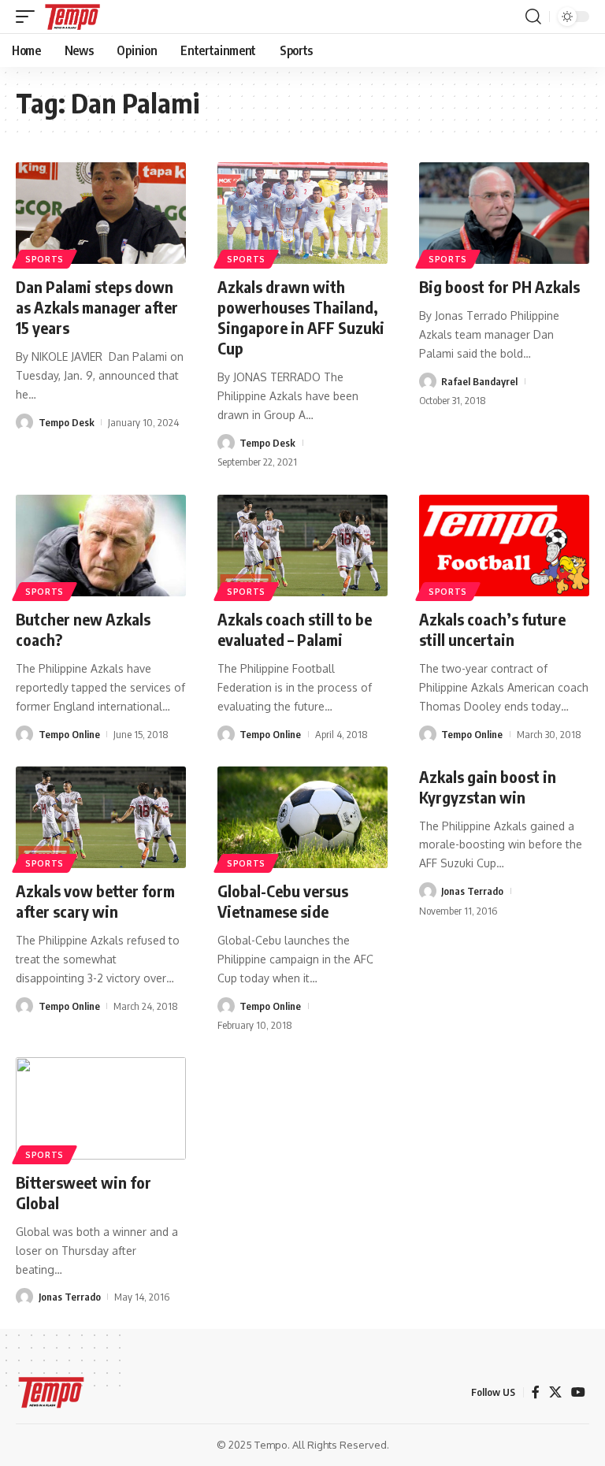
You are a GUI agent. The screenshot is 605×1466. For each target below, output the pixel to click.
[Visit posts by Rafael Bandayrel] (427, 381)
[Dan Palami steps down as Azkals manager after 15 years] (101, 213)
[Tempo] (72, 16)
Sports (44, 259)
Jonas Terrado (472, 891)
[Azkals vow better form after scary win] (101, 817)
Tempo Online (69, 734)
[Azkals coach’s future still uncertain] (504, 546)
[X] (555, 1392)
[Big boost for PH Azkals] (504, 213)
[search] (533, 16)
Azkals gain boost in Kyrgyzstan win (487, 786)
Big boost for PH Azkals (499, 286)
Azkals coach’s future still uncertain (492, 629)
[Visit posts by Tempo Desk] (24, 422)
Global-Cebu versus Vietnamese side (282, 901)
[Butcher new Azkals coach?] (101, 546)
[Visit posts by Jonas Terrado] (427, 891)
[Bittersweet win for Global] (101, 1108)
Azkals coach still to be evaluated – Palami (294, 629)
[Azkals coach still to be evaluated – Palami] (302, 546)
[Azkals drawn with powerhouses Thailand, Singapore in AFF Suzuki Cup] (302, 213)
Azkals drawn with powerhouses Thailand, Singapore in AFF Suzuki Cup (300, 317)
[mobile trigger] (29, 16)
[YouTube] (578, 1392)
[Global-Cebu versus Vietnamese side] (302, 817)
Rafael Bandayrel (479, 381)
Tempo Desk (67, 422)
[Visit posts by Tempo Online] (24, 734)
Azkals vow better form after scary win (95, 901)
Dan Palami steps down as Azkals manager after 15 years (97, 306)
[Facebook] (536, 1392)
